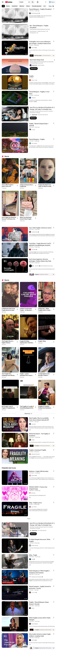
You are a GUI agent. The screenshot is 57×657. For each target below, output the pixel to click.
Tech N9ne (33, 249)
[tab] (3, 6)
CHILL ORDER (34, 143)
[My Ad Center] (54, 59)
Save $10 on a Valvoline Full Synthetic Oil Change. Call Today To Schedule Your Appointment (41, 109)
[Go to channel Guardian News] (30, 232)
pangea (33, 439)
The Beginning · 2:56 (34, 32)
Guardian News (34, 231)
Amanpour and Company (36, 576)
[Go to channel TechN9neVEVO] (30, 249)
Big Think (33, 47)
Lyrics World (33, 506)
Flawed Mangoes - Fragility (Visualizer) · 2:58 (39, 31)
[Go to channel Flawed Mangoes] (30, 13)
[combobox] (23, 2)
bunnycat (33, 493)
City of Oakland (34, 623)
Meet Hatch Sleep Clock (37, 60)
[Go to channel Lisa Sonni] (30, 424)
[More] (53, 55)
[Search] (32, 2)
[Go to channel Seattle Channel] (30, 545)
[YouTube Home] (8, 2)
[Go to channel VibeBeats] (30, 98)
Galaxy (32, 608)
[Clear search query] (29, 2)
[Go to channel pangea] (30, 440)
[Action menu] (53, 8)
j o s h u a (33, 592)
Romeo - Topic (34, 80)
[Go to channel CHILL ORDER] (30, 143)
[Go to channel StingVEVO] (30, 559)
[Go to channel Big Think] (30, 48)
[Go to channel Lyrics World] (30, 507)
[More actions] (17, 185)
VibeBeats (33, 97)
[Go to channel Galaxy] (30, 608)
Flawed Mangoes (34, 13)
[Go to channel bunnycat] (30, 493)
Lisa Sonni (33, 424)
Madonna (33, 475)
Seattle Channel (34, 545)
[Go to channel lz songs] (30, 130)
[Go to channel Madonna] (30, 475)
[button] (47, 55)
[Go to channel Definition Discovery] (30, 454)
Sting (32, 559)
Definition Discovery (35, 454)
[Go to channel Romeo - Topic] (30, 80)
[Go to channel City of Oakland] (30, 624)
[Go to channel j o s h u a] (30, 592)
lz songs (33, 129)
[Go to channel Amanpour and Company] (30, 577)
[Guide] (3, 2)
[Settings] (46, 2)
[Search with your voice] (37, 2)
